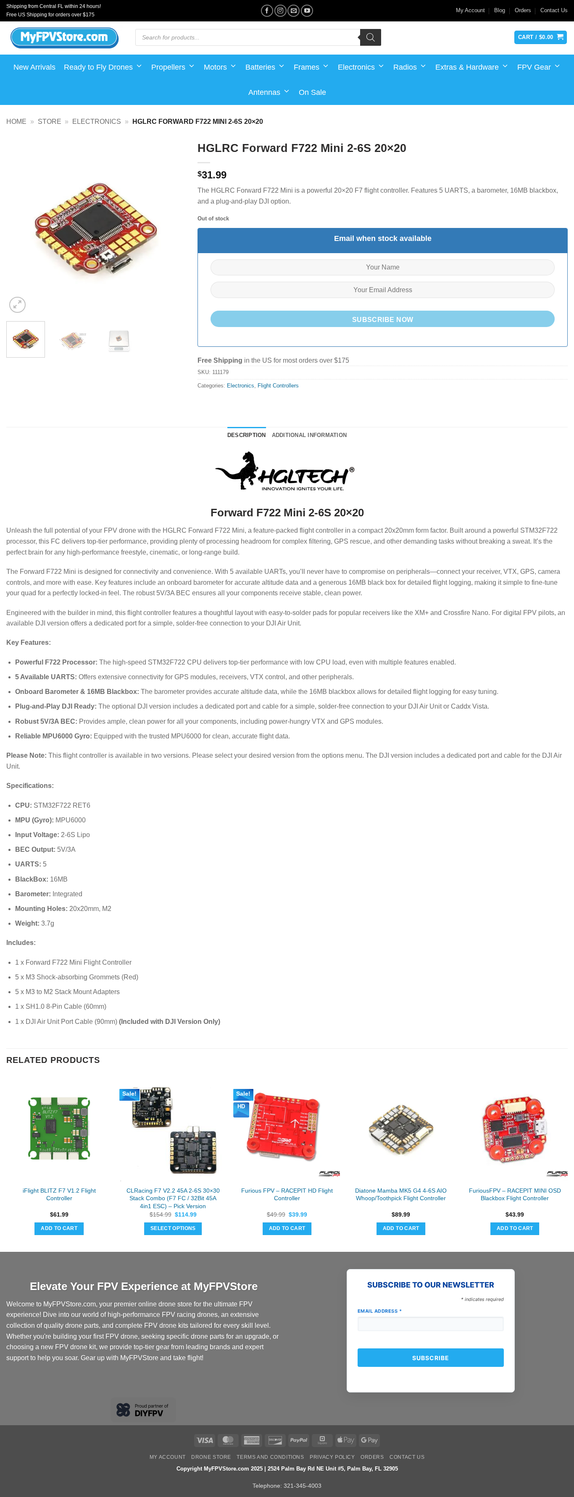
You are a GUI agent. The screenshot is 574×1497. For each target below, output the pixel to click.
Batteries (260, 67)
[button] (17, 305)
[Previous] (20, 225)
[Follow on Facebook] (267, 11)
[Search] (370, 37)
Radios (405, 67)
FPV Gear (534, 67)
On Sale (312, 92)
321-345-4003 (302, 1485)
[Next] (171, 225)
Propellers (168, 67)
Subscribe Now (382, 319)
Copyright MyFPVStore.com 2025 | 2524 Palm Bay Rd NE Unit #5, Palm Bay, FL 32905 (287, 1469)
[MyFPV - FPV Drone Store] (64, 38)
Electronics (356, 67)
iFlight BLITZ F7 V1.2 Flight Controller (59, 1194)
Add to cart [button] (59, 1228)
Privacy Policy (332, 1457)
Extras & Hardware (467, 67)
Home (16, 121)
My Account (470, 10)
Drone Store (211, 1457)
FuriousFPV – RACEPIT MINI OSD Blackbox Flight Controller (515, 1194)
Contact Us (554, 10)
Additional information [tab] (309, 435)
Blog (499, 10)
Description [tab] (246, 435)
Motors (215, 67)
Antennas (264, 92)
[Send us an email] (293, 11)
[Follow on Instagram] (280, 11)
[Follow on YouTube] (307, 11)
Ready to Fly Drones (98, 67)
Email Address (380, 1311)
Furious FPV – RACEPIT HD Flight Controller (287, 1194)
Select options (173, 1228)
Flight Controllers (278, 385)
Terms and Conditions (270, 1457)
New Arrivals (34, 67)
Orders (523, 10)
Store (49, 121)
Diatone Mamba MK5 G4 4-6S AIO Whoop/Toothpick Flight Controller (401, 1194)
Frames (306, 67)
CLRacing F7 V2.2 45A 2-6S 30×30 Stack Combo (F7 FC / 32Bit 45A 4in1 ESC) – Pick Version (173, 1198)
